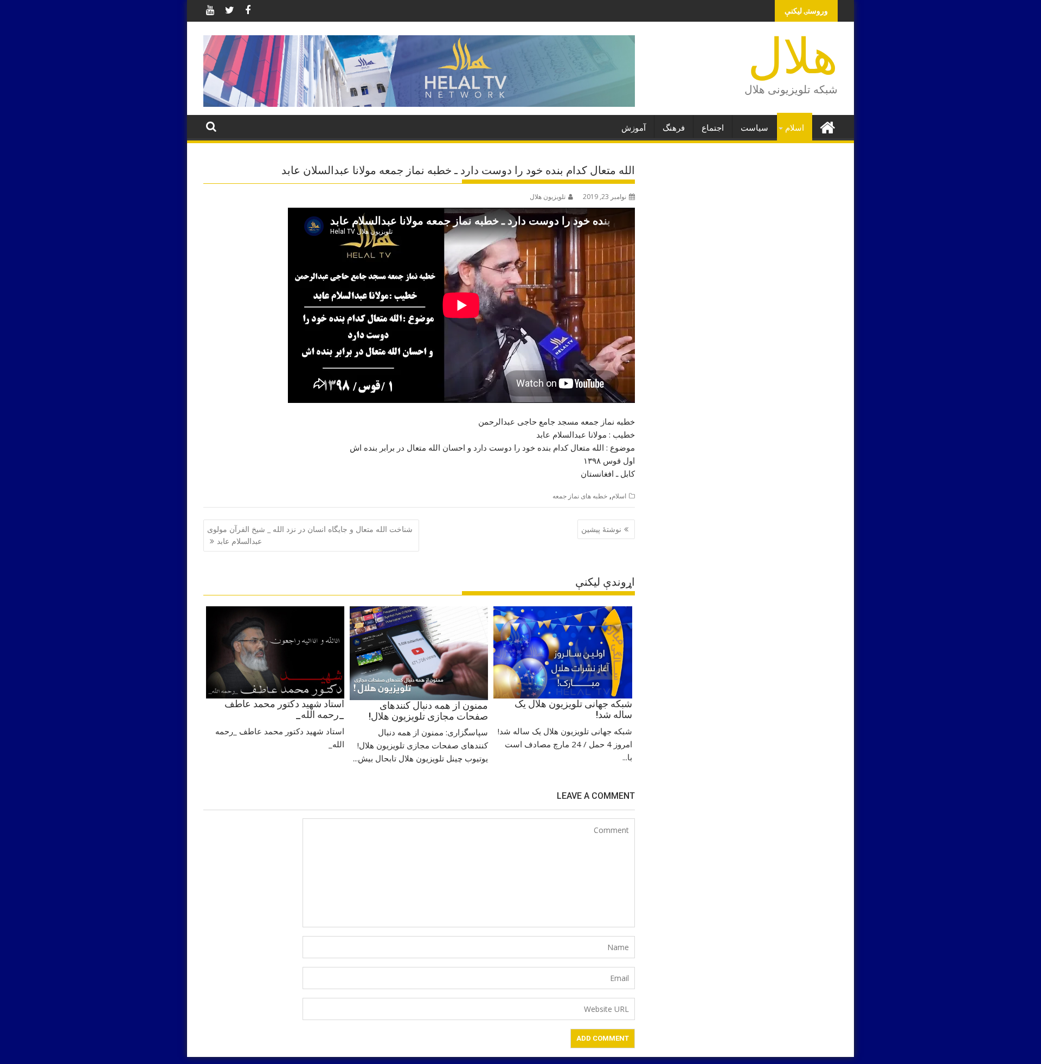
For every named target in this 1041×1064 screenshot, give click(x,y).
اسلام (794, 128)
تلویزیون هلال (548, 196)
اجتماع (713, 128)
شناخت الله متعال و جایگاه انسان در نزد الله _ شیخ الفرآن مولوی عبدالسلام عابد (310, 535)
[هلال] (827, 126)
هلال (793, 56)
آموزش (633, 128)
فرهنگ (674, 128)
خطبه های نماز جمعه (579, 496)
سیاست (754, 128)
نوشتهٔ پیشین (601, 529)
